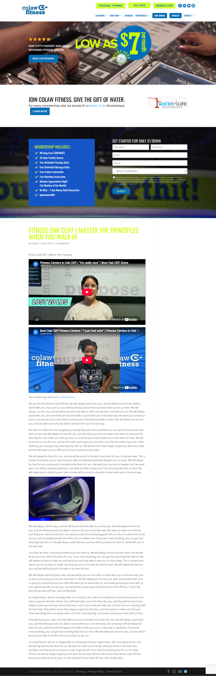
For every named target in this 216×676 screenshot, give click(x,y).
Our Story (114, 16)
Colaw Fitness (67, 397)
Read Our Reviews (43, 58)
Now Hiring (160, 15)
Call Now (139, 5)
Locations (100, 16)
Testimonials (141, 16)
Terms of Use (127, 184)
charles (35, 243)
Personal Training (110, 5)
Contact (187, 16)
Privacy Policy (96, 671)
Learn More (40, 111)
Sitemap (81, 671)
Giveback (129, 16)
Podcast (175, 15)
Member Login (164, 5)
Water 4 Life (98, 106)
